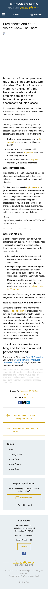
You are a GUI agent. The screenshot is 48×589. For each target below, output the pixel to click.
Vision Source (15, 464)
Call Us (16, 14)
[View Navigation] (4, 14)
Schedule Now (26, 498)
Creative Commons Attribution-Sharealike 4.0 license (22, 361)
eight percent (32, 187)
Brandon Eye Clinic (27, 571)
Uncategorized (15, 454)
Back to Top (24, 582)
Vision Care (14, 459)
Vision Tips (28, 397)
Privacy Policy (14, 576)
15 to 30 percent (16, 311)
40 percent (28, 152)
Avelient (35, 576)
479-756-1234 (27, 535)
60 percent (35, 159)
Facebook (24, 553)
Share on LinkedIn (28, 402)
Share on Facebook (20, 402)
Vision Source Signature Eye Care (24, 563)
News (11, 449)
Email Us (24, 547)
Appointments (36, 14)
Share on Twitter (24, 402)
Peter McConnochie (34, 357)
